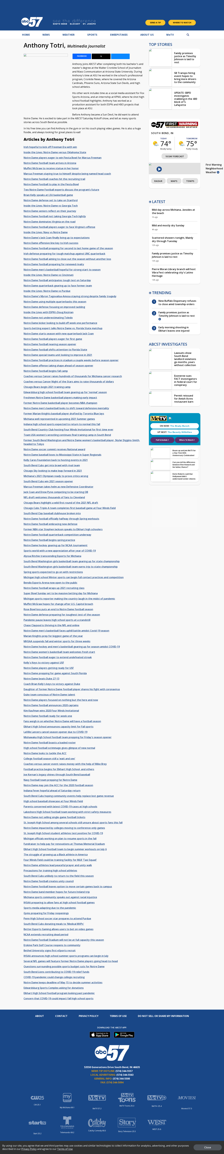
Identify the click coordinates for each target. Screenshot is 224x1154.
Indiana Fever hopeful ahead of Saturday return (52, 790)
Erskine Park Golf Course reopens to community (52, 945)
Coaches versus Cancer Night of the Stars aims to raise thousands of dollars (69, 381)
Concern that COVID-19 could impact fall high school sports (58, 998)
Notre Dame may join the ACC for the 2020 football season (58, 785)
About (39, 1016)
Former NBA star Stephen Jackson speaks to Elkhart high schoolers (63, 529)
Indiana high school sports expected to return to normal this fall (62, 424)
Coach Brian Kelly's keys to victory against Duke (52, 684)
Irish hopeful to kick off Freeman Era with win (50, 147)
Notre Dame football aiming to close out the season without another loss (67, 259)
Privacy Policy (88, 1016)
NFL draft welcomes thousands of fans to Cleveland (54, 497)
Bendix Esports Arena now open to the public (50, 582)
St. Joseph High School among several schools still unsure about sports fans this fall (73, 822)
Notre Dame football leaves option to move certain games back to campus (68, 886)
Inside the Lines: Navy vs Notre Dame (46, 232)
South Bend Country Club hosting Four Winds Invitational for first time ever (68, 429)
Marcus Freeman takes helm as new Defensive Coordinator (58, 486)
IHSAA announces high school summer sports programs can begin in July (66, 956)
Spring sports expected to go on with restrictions (53, 572)
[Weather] (174, 127)
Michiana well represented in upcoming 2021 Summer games (59, 419)
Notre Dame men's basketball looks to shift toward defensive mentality (66, 408)
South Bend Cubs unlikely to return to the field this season (59, 876)
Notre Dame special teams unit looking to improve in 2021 (58, 355)
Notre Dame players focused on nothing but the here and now (61, 700)
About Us (147, 34)
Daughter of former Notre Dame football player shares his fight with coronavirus (72, 689)
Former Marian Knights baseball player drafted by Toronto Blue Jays (64, 413)
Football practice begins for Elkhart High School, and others (59, 769)
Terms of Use (118, 1016)
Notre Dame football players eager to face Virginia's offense (59, 227)
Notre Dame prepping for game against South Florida (55, 673)
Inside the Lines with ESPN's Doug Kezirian (48, 312)
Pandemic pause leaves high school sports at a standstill (57, 620)
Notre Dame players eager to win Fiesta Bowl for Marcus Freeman (62, 157)
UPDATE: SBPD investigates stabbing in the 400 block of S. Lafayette (185, 99)
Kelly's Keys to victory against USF (44, 662)
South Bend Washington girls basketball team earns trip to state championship (71, 566)
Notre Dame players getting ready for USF (49, 668)
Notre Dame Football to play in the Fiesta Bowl (51, 184)
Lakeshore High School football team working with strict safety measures (67, 812)
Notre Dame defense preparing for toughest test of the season (62, 614)
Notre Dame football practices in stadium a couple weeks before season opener (71, 360)
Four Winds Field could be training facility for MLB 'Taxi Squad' (60, 860)
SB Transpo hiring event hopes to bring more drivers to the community (185, 77)
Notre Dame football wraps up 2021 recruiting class (54, 588)
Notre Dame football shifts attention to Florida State (55, 349)
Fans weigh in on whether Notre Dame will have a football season (62, 721)
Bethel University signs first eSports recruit (50, 950)
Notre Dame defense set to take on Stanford (51, 200)
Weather (68, 34)
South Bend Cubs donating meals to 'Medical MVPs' (54, 924)
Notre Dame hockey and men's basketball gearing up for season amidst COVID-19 (72, 646)
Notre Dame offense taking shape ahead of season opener (58, 365)
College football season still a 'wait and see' (49, 758)
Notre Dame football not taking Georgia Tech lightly (55, 216)
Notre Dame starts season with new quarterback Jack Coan (59, 333)
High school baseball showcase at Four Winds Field (53, 801)
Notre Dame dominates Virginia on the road (49, 221)
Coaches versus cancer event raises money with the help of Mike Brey (65, 764)
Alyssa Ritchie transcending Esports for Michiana (52, 556)
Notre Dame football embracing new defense (50, 524)
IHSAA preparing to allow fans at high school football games (59, 902)
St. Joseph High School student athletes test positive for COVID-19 (63, 833)
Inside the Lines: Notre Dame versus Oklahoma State (55, 152)
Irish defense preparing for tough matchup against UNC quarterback (64, 253)
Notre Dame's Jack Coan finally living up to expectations (57, 237)
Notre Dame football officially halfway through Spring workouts (61, 518)
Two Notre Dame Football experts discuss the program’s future (61, 189)
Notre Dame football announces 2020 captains (51, 705)
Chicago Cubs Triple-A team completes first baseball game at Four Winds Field (70, 508)
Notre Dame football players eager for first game (53, 339)
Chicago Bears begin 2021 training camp (47, 387)
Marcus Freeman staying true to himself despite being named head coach (67, 173)
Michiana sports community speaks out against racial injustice (60, 897)
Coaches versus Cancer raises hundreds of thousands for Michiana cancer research (73, 376)
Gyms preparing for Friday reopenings (46, 913)
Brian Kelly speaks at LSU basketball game (48, 195)
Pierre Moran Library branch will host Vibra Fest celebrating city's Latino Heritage (174, 272)
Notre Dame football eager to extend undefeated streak (58, 657)
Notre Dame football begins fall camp (46, 371)
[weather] (156, 143)
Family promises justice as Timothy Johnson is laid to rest (185, 57)
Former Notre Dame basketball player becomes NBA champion (60, 403)
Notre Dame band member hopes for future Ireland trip (57, 892)
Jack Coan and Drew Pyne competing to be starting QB (56, 492)
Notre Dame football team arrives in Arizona (50, 163)
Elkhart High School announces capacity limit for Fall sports (58, 726)
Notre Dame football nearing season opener (50, 344)
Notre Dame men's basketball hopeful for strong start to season (62, 269)
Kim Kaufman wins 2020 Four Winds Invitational (51, 710)
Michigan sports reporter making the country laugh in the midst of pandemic (69, 598)
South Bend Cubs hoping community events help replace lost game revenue (69, 796)
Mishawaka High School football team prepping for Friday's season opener (68, 737)
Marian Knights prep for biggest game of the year (53, 636)
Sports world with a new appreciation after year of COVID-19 (60, 550)
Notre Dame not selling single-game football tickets (54, 817)
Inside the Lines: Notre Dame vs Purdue (47, 291)
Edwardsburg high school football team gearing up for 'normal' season (65, 392)
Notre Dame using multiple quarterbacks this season (55, 301)
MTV (170, 34)
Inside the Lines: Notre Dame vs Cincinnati (48, 275)
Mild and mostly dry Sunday (168, 225)
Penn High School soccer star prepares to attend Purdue (57, 918)
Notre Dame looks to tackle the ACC (45, 753)
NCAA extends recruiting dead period (46, 934)
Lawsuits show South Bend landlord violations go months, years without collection (185, 359)
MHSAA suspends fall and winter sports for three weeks (57, 641)
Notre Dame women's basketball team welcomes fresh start (59, 652)
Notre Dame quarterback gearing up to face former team (58, 285)
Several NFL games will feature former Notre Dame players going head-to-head (71, 961)
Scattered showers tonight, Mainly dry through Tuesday (172, 239)
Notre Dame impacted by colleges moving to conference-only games (64, 828)
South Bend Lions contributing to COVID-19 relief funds (56, 971)
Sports (92, 34)
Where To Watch (182, 22)
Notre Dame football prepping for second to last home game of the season (68, 248)
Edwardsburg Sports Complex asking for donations (54, 987)
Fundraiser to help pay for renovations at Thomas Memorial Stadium (64, 844)
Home (26, 34)
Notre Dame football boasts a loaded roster (50, 742)
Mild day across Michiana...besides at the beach (173, 211)
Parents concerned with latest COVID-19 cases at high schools (60, 806)
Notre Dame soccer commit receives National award (54, 449)
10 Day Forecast (174, 156)
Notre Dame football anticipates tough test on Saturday (57, 280)
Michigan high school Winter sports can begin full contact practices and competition (74, 577)
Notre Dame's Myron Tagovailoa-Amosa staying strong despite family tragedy (70, 296)
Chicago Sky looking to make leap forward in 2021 (53, 470)
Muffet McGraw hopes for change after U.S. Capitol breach (58, 604)
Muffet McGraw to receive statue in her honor (51, 168)
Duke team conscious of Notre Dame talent (49, 694)
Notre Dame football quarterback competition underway (57, 534)
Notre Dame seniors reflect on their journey (50, 211)
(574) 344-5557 (124, 1071)
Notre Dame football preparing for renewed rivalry (54, 264)
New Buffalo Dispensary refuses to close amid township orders (177, 302)
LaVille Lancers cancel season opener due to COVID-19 (55, 732)
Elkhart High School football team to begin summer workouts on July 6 (65, 849)
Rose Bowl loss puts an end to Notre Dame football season (58, 609)
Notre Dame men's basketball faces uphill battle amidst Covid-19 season (66, 630)
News (46, 34)
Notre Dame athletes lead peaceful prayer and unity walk (58, 865)
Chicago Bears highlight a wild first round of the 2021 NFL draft (61, 502)
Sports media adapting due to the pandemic (50, 908)
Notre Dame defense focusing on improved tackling (54, 307)
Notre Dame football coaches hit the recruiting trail (54, 179)
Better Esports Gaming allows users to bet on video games (58, 929)
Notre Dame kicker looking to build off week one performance (60, 323)
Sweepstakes (119, 34)
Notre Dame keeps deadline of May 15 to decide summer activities (63, 982)
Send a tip (155, 22)
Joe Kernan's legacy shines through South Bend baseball (57, 774)
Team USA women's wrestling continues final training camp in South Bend (67, 435)
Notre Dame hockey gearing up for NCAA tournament (55, 545)
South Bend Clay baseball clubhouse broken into (52, 513)
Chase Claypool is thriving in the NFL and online (51, 625)
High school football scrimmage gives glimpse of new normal (59, 748)
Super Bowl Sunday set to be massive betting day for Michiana (61, 593)
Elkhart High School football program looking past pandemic (59, 993)
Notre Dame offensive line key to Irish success (51, 243)
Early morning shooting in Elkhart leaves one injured (173, 329)
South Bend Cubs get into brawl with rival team (52, 465)
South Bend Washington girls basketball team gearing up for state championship (72, 561)
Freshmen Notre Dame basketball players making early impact (60, 397)
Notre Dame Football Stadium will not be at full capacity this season (64, 940)
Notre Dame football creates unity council (49, 881)
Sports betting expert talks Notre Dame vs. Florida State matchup (63, 328)
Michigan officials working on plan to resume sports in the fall (60, 838)
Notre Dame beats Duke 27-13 (41, 678)
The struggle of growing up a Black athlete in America (56, 854)
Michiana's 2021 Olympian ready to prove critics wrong (56, 476)
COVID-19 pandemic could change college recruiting (54, 977)
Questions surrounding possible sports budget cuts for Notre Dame (64, 966)
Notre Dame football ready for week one (48, 716)
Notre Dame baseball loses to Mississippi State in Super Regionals (62, 454)
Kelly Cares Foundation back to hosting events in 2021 (56, 460)
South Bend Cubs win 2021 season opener (48, 481)
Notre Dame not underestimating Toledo (48, 317)
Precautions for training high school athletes (50, 870)
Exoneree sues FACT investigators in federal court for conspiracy (185, 380)
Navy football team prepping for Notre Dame (50, 780)
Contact (61, 1016)
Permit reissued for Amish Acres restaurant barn (183, 398)
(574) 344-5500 (121, 1078)
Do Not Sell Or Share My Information (163, 1016)
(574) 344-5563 (124, 1074)
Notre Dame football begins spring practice (49, 540)
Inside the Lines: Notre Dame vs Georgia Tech (51, 205)
